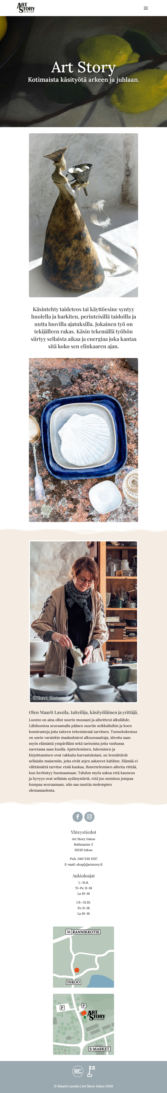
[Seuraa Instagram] (89, 817)
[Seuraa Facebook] (78, 817)
